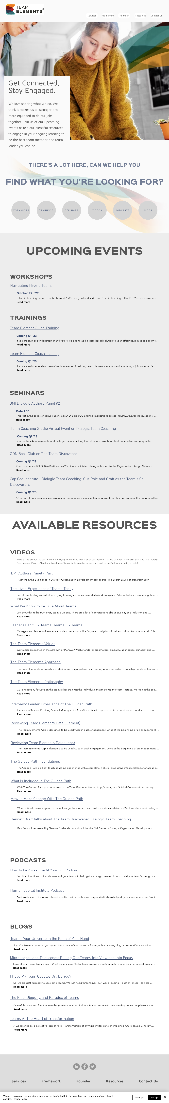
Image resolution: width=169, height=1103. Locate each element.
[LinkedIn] (76, 1066)
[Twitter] (92, 1066)
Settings (139, 1097)
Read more (23, 302)
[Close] (165, 1097)
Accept (154, 1097)
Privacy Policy (20, 1099)
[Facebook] (84, 1066)
